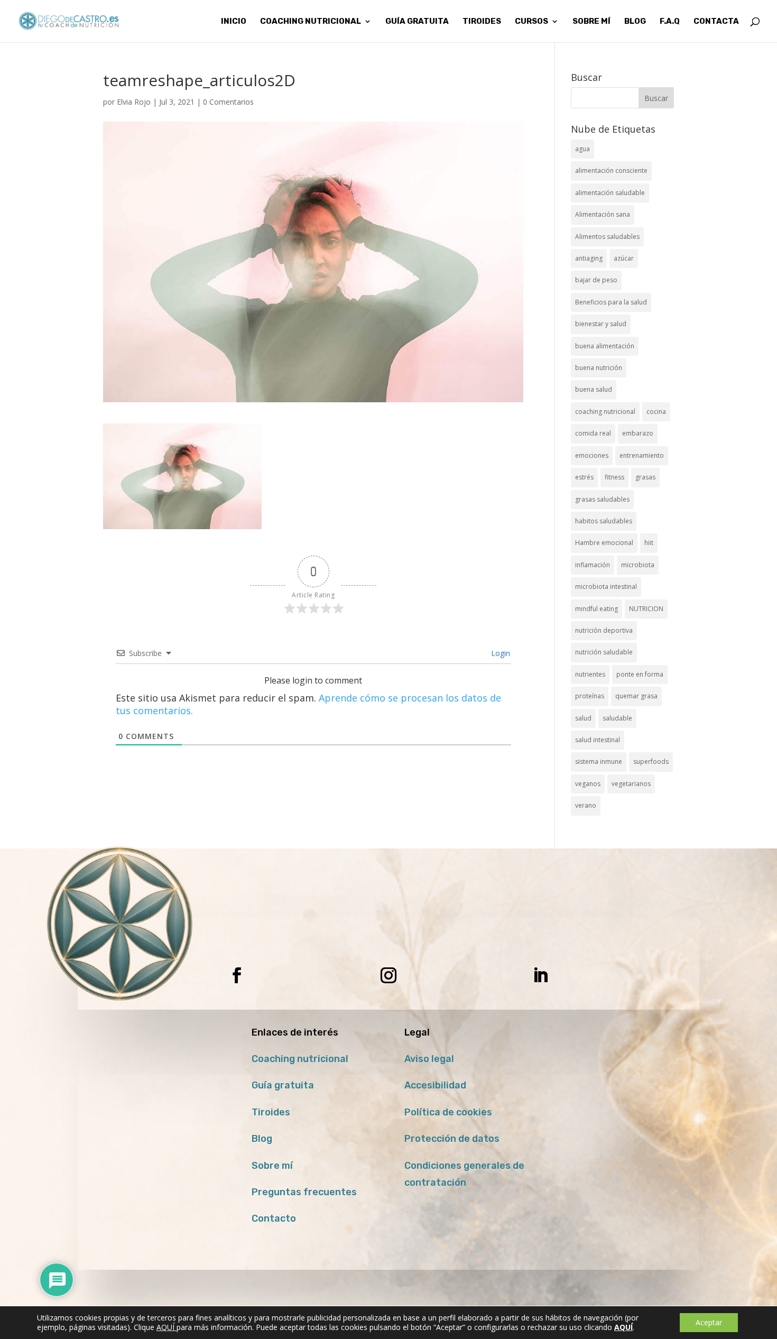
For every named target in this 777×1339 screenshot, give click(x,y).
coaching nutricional (605, 411)
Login (499, 653)
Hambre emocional (604, 542)
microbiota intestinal (606, 586)
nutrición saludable (604, 652)
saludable (617, 718)
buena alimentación (604, 345)
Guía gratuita (417, 21)
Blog (262, 1138)
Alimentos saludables (607, 236)
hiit (648, 542)
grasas (645, 477)
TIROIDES (481, 21)
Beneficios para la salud (611, 302)
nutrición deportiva (604, 630)
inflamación (592, 564)
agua (582, 148)
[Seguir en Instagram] (388, 975)
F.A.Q (670, 21)
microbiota (637, 564)
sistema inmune (598, 761)
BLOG (635, 21)
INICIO (233, 21)
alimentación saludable (610, 192)
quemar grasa (636, 695)
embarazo (637, 433)
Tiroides (271, 1112)
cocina (656, 411)
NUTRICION (646, 608)
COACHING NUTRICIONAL (310, 21)
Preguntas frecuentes (304, 1192)
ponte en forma (639, 674)
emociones (591, 455)
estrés (584, 477)
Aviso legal (429, 1059)
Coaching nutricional (300, 1059)
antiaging (589, 258)
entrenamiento (641, 455)
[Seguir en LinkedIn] (540, 975)
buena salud (593, 389)
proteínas (589, 695)
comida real (593, 433)
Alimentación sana (602, 214)
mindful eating (596, 608)
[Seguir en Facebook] (237, 975)
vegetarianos (631, 783)
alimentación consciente (611, 170)
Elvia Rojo (134, 102)
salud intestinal (597, 739)
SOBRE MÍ (591, 21)
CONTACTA (716, 21)
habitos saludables (603, 520)
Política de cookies (448, 1112)
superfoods (651, 761)
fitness (614, 477)
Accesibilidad (435, 1085)
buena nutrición (598, 367)
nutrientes (590, 674)
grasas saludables (602, 499)
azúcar (624, 258)
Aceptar (709, 1322)
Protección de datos (452, 1138)
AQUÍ (166, 1327)
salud (583, 718)
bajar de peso (596, 279)
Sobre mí (272, 1165)
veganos (587, 783)
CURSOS (531, 21)
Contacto (274, 1218)
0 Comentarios (228, 102)
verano (585, 805)
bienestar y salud (600, 323)
